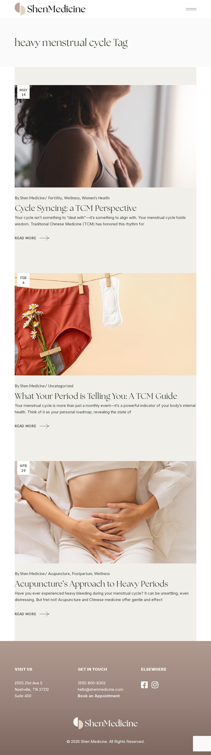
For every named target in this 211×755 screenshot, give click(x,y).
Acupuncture (59, 573)
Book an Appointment (99, 695)
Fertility (55, 197)
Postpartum (82, 573)
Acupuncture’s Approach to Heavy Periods (91, 583)
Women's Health (96, 197)
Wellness (72, 197)
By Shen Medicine (30, 197)
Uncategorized (60, 385)
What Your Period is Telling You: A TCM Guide (96, 396)
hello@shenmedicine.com (100, 689)
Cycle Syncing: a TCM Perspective (76, 208)
